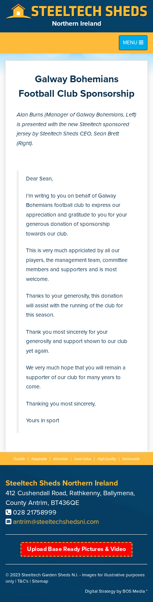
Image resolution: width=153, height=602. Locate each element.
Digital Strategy (100, 591)
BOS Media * (135, 591)
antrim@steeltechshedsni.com (56, 522)
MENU (134, 44)
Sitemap (40, 581)
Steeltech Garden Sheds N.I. (50, 574)
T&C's (23, 581)
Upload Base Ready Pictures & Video (76, 549)
